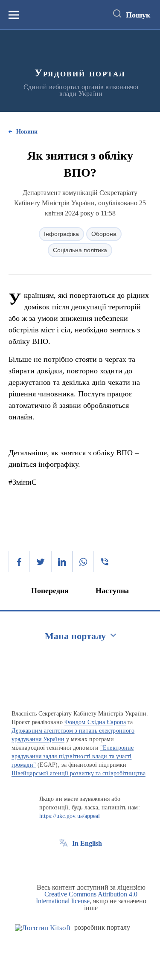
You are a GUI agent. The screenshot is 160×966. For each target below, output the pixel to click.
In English (87, 843)
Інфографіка (61, 233)
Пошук (138, 15)
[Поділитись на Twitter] (40, 561)
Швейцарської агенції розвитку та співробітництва (78, 773)
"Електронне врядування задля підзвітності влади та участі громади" (73, 756)
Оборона (103, 233)
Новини (27, 131)
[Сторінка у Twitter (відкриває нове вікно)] (79, 863)
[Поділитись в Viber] (104, 561)
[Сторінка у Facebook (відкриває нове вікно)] (63, 863)
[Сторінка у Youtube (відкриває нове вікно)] (95, 863)
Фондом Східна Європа (95, 722)
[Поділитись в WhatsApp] (83, 561)
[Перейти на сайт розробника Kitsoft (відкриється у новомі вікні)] (43, 927)
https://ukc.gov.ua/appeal (69, 816)
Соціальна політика (80, 250)
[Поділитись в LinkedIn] (62, 561)
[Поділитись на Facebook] (19, 561)
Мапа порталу (75, 636)
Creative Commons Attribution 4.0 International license (87, 897)
